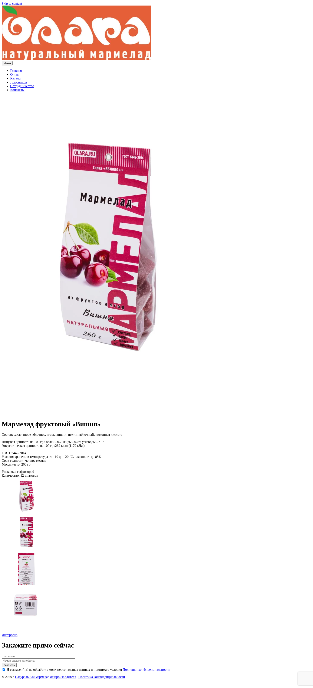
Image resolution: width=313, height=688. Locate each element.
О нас (14, 74)
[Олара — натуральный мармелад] (76, 59)
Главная (16, 70)
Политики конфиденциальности (146, 669)
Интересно (9, 635)
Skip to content (12, 3)
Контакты (17, 90)
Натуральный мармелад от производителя (45, 677)
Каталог (16, 78)
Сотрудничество (22, 86)
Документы (18, 82)
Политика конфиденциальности (101, 677)
